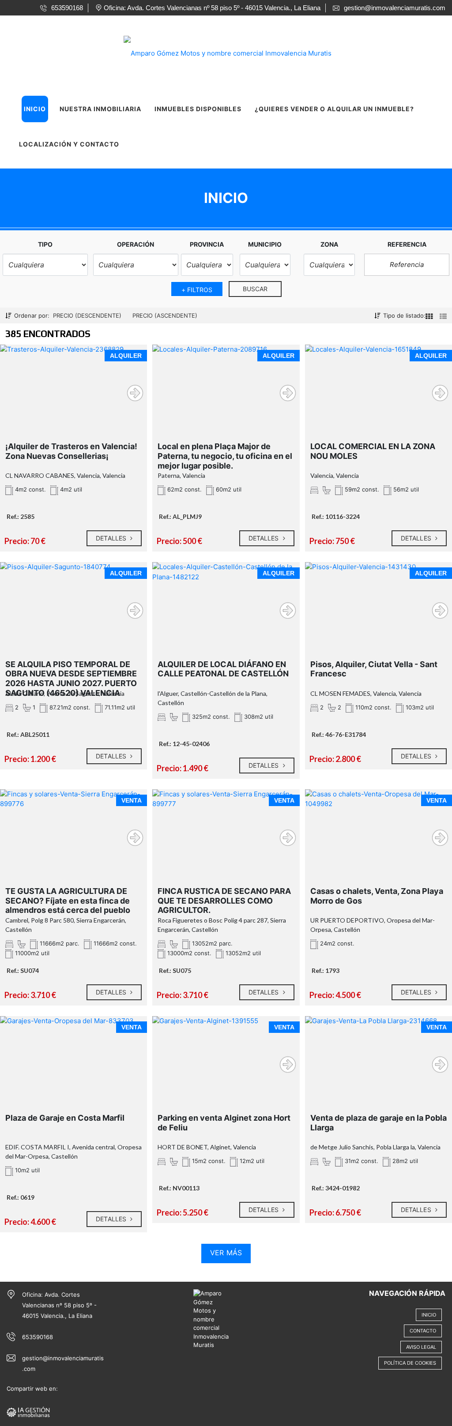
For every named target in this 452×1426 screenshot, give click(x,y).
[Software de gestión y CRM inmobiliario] (28, 1411)
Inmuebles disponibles (197, 109)
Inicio (35, 109)
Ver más (226, 1252)
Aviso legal (421, 1347)
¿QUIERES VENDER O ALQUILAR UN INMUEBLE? (334, 109)
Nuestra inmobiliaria (100, 109)
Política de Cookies (410, 1363)
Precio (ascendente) (164, 315)
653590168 (37, 1336)
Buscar (255, 289)
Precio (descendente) (87, 315)
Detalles (112, 538)
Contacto (423, 1331)
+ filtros (197, 289)
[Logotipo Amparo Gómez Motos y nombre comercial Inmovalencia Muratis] (217, 50)
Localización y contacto (69, 144)
